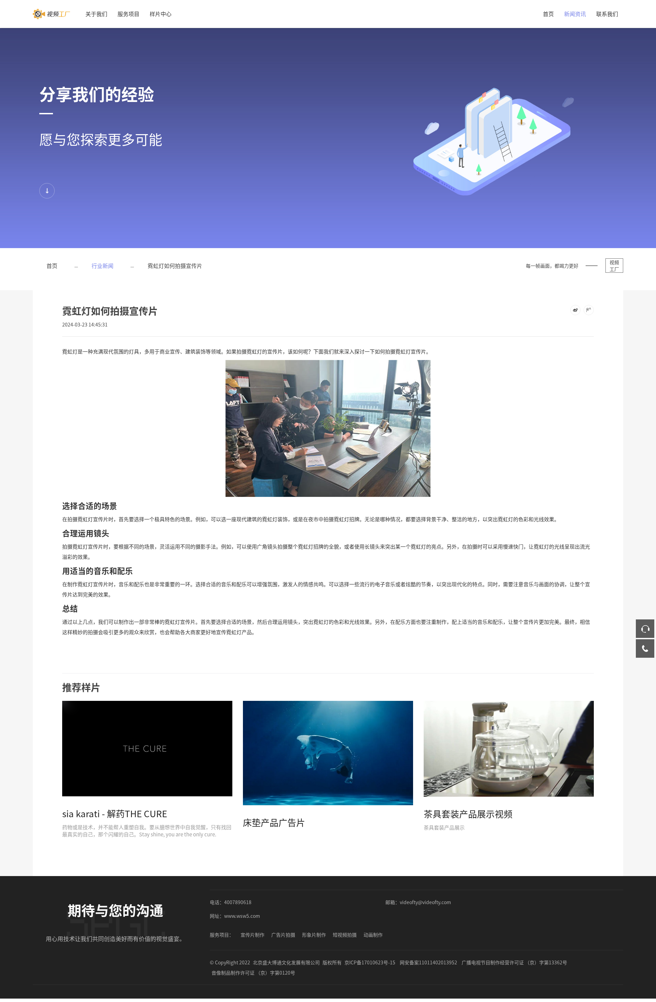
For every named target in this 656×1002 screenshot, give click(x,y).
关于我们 (96, 14)
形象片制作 (314, 934)
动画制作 (373, 934)
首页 (548, 14)
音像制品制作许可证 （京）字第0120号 (253, 972)
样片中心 (161, 14)
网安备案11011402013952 (428, 962)
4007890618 (237, 902)
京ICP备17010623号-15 (369, 962)
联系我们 (607, 14)
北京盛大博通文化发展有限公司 (286, 962)
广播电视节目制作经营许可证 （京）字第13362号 (514, 962)
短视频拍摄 (345, 934)
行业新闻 (102, 265)
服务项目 (128, 14)
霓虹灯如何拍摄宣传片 (175, 265)
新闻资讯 (575, 14)
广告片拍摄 (283, 934)
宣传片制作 (252, 934)
